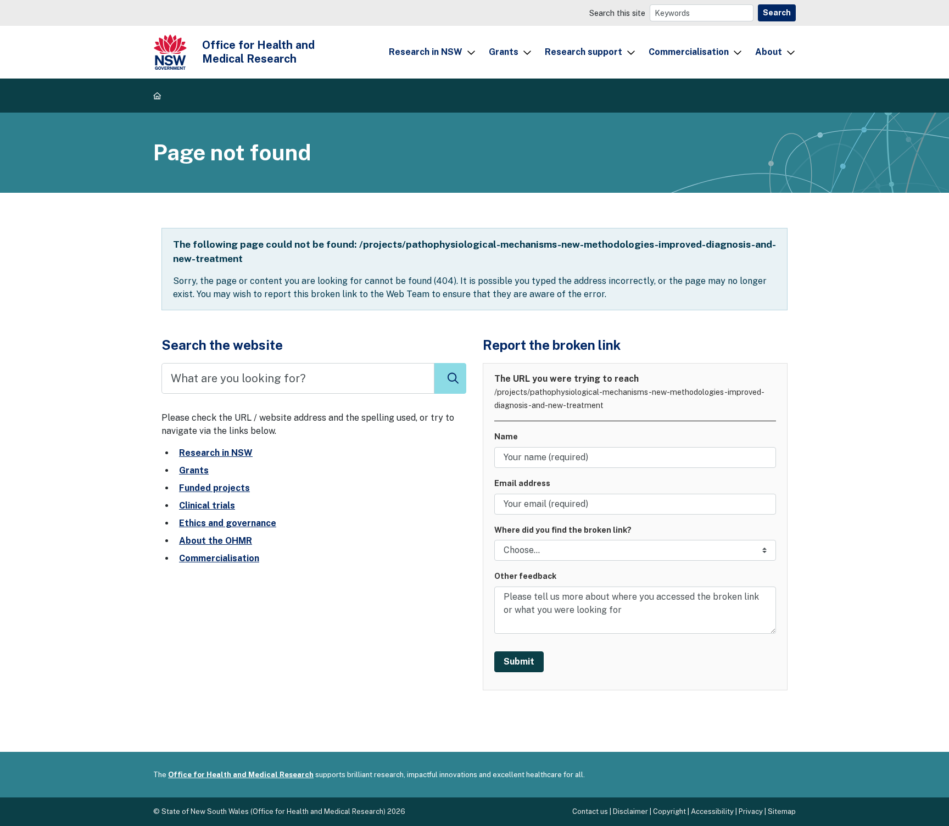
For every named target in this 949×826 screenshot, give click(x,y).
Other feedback (525, 576)
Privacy (751, 811)
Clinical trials (207, 505)
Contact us (590, 811)
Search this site (617, 13)
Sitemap (782, 811)
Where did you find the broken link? (563, 529)
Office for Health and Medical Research (241, 775)
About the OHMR (215, 540)
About (768, 52)
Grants (503, 52)
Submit (519, 661)
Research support (583, 52)
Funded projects (214, 488)
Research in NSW (425, 52)
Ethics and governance (227, 523)
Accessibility (712, 811)
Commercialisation (689, 52)
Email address (522, 483)
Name (506, 436)
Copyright (669, 811)
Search (777, 12)
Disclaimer (630, 811)
